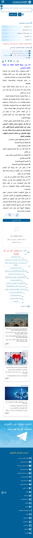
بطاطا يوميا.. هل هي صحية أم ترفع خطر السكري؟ (16, 367)
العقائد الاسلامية (24, 462)
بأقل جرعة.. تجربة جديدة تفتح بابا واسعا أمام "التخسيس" (16, 372)
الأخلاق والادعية (25, 477)
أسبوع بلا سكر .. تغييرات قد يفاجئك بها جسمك (17, 375)
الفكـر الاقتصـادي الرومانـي (16, 280)
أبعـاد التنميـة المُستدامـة (16, 295)
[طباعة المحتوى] (3, 61)
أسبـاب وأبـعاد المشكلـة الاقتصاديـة (15, 274)
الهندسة (27, 533)
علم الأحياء (26, 525)
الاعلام (27, 507)
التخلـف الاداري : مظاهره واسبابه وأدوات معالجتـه (16, 289)
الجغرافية (26, 495)
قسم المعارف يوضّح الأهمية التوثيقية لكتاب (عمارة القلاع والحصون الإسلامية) (16, 336)
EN (1, 6)
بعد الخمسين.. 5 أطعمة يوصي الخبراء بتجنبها (17, 369)
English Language (24, 510)
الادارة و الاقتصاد (24, 23)
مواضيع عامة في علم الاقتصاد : (9, 44)
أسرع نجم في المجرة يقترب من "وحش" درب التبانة (16, 410)
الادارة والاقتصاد (25, 499)
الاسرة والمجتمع (25, 480)
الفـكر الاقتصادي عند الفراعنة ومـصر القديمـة (16, 283)
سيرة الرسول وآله (24, 469)
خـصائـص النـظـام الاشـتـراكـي (16, 268)
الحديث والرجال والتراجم (23, 473)
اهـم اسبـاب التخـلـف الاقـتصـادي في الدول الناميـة (16, 260)
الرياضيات (26, 529)
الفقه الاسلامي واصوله (23, 466)
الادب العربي (26, 488)
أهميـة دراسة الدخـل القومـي (16, 298)
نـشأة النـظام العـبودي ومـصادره (16, 292)
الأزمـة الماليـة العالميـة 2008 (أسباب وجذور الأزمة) (16, 271)
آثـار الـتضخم (15, 301)
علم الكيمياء (26, 522)
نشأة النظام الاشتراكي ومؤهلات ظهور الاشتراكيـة (16, 277)
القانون (27, 503)
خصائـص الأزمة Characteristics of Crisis (16, 286)
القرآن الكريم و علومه (24, 458)
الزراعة (27, 514)
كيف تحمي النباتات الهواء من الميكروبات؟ (18, 405)
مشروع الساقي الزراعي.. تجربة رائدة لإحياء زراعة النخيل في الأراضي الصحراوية (16, 333)
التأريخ (27, 492)
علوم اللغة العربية (24, 484)
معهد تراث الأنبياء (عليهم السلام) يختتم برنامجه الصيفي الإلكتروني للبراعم (16, 340)
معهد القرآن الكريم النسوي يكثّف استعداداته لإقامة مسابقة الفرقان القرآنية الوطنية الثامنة (16, 329)
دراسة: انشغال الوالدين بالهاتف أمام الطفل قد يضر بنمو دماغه (16, 402)
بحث (20, 14)
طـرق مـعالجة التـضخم (16, 257)
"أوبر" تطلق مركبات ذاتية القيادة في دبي (18, 408)
